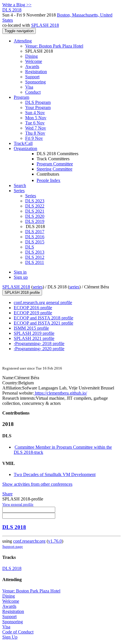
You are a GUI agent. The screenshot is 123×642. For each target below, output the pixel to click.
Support (32, 76)
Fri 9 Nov (34, 138)
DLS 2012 (34, 257)
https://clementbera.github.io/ (60, 393)
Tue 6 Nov (35, 122)
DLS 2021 (34, 211)
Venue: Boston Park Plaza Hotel (54, 46)
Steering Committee (54, 169)
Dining (31, 56)
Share (7, 493)
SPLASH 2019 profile (34, 333)
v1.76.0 (55, 541)
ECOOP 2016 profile (33, 307)
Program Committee (55, 163)
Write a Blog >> (16, 4)
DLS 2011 (34, 262)
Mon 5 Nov (35, 117)
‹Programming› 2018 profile (39, 343)
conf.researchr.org (29, 541)
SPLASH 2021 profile (34, 338)
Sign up (21, 277)
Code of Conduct (17, 631)
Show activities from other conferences (37, 484)
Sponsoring (35, 81)
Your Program (38, 107)
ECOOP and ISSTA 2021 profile (43, 323)
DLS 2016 (34, 236)
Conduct (33, 92)
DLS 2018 (14, 527)
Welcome (33, 61)
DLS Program (38, 102)
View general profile (17, 504)
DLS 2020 (34, 216)
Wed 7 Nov (35, 128)
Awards (32, 66)
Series (30, 195)
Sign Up (9, 637)
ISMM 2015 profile (31, 328)
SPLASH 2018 (45, 25)
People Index (48, 180)
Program (21, 97)
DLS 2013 (34, 252)
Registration (36, 71)
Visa (29, 87)
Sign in (20, 272)
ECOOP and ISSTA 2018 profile (43, 317)
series (38, 286)
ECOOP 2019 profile (33, 312)
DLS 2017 (34, 231)
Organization (25, 148)
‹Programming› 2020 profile (39, 348)
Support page (12, 546)
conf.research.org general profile (43, 302)
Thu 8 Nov (35, 133)
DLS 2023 (34, 200)
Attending (23, 40)
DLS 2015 (34, 241)
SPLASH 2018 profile (22, 292)
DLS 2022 (34, 206)
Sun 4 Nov (35, 112)
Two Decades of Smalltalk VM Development (55, 474)
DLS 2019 (34, 221)
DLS (29, 247)
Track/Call (23, 143)
